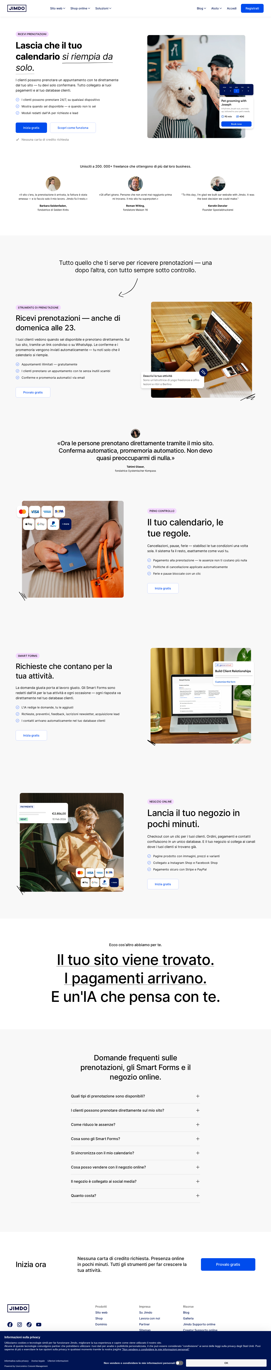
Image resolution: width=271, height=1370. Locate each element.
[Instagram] (19, 1324)
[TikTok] (29, 1324)
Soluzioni (101, 8)
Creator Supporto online (200, 1330)
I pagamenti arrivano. (135, 978)
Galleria (188, 1318)
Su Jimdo (145, 1312)
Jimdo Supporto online (199, 1324)
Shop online (78, 8)
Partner (144, 1324)
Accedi (232, 8)
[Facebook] (10, 1324)
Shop (99, 1318)
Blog (200, 8)
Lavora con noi (149, 1318)
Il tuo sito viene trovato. (135, 959)
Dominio (101, 1324)
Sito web (56, 8)
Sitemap (145, 1330)
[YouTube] (39, 1324)
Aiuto (215, 8)
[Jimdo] (16, 8)
